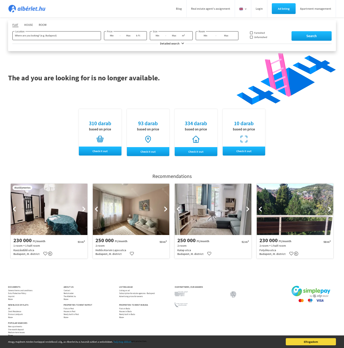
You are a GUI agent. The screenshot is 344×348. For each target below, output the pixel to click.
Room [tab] (43, 25)
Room (202, 31)
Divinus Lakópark (15, 314)
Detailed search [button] (170, 43)
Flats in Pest (69, 308)
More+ (10, 299)
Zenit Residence (14, 311)
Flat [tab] (15, 25)
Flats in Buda (124, 308)
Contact (67, 290)
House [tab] (28, 25)
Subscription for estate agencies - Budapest (137, 293)
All (9, 308)
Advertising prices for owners (131, 296)
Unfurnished (260, 37)
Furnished (259, 32)
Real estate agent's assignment (210, 8)
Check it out (100, 151)
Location (20, 31)
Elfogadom (311, 342)
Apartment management (315, 8)
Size (155, 31)
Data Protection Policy (17, 293)
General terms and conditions (20, 290)
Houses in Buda (125, 311)
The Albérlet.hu (70, 296)
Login (259, 8)
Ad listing (284, 8)
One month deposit (16, 329)
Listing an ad (124, 290)
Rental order (69, 293)
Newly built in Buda (127, 314)
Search (311, 36)
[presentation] (14, 209)
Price (110, 31)
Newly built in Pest (71, 314)
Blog (179, 8)
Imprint (11, 296)
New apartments (15, 326)
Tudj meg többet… (123, 341)
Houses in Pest (69, 311)
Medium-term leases (16, 332)
